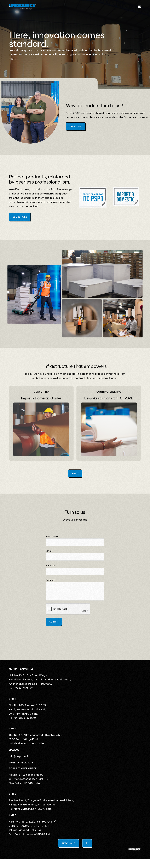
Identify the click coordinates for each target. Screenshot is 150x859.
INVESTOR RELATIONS (21, 762)
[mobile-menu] (138, 6)
